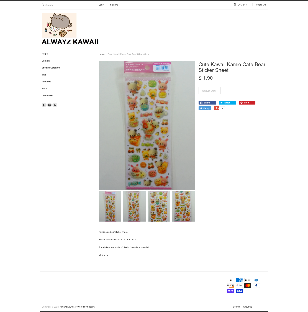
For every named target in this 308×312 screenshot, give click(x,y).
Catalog (46, 60)
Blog (44, 74)
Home (45, 53)
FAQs (44, 88)
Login (101, 4)
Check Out (261, 4)
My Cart (243, 4)
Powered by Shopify (84, 306)
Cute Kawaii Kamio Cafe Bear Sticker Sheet (129, 53)
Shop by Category (61, 67)
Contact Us (47, 95)
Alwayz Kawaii (67, 306)
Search (236, 306)
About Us (46, 81)
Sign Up (114, 4)
